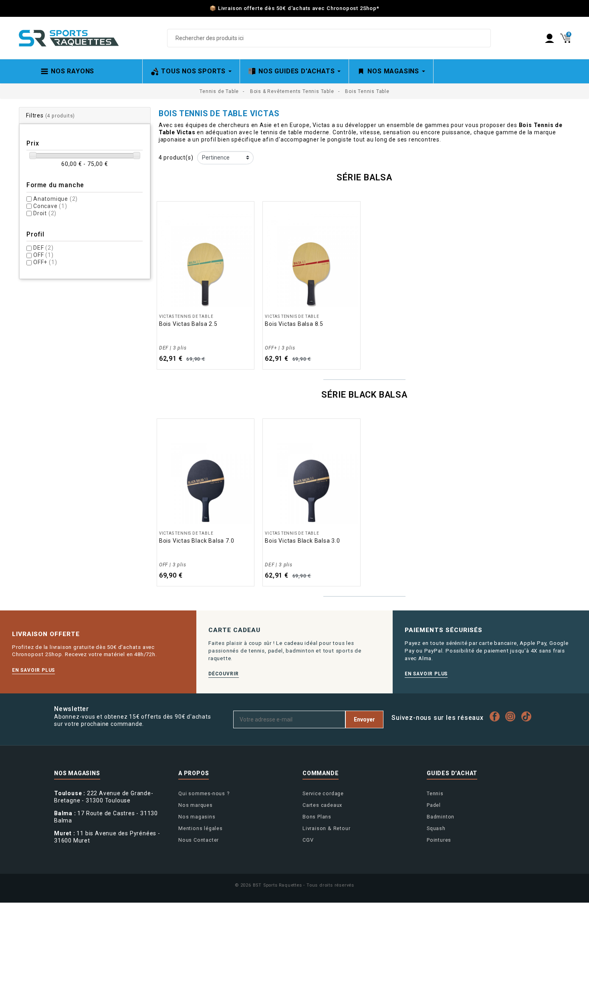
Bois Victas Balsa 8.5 (294, 324)
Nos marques (195, 805)
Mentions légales (200, 828)
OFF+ (45, 262)
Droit (44, 213)
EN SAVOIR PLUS (33, 670)
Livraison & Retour (326, 828)
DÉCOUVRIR (223, 674)
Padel (434, 805)
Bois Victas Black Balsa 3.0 (302, 540)
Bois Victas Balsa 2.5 (188, 324)
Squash (436, 828)
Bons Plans (317, 817)
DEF (43, 247)
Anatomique (55, 199)
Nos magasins (197, 817)
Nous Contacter (198, 840)
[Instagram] (512, 716)
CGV (308, 840)
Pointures (439, 840)
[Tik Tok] (528, 716)
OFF (43, 255)
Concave (50, 206)
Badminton (440, 817)
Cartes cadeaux (322, 805)
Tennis (435, 793)
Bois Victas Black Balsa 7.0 (196, 540)
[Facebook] (497, 716)
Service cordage (323, 793)
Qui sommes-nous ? (204, 793)
